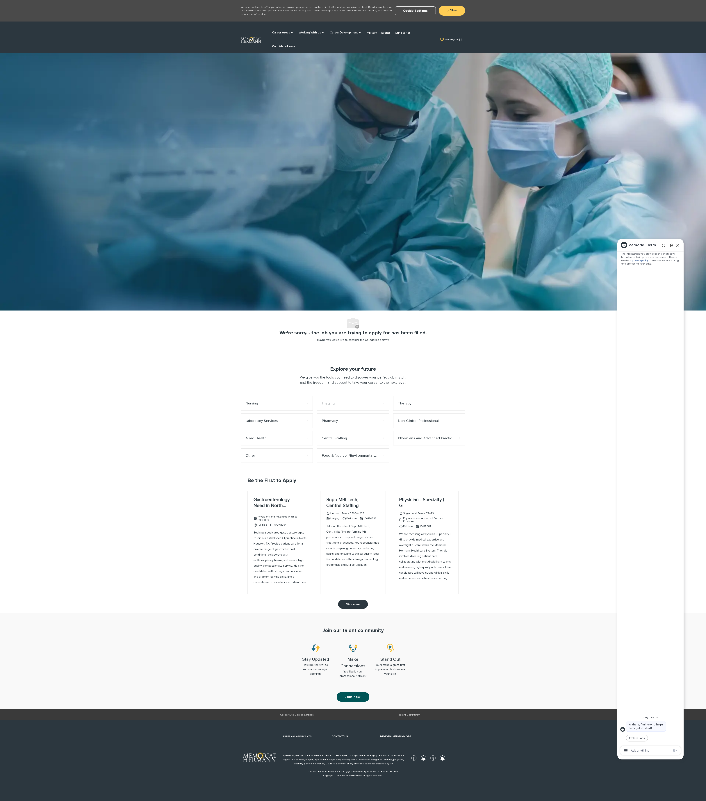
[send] (675, 750)
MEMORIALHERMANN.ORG (395, 736)
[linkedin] (423, 758)
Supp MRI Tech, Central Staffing (342, 502)
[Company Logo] (251, 39)
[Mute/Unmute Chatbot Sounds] (670, 245)
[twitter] (433, 758)
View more (353, 604)
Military (372, 32)
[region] (650, 497)
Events (386, 32)
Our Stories (403, 32)
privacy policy (640, 260)
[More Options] (626, 750)
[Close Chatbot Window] (677, 245)
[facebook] (413, 758)
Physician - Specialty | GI (421, 502)
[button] (415, 10)
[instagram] (442, 758)
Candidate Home (283, 46)
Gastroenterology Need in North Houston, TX (272, 503)
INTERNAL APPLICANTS (297, 736)
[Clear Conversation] (663, 245)
